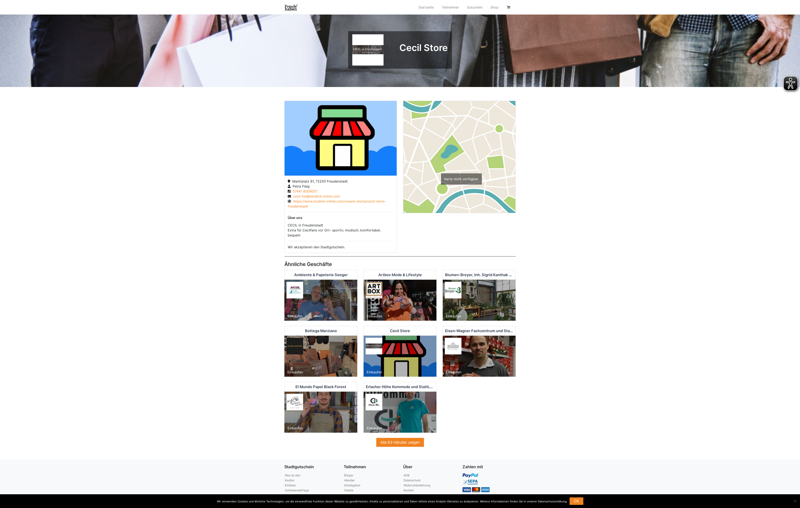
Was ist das (292, 475)
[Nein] (795, 501)
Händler (349, 480)
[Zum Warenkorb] (509, 7)
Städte (348, 490)
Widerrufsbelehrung (417, 485)
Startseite (426, 7)
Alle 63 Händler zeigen (400, 442)
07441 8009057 (304, 191)
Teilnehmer (450, 7)
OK (576, 501)
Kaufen (289, 480)
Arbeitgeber (352, 485)
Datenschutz (412, 480)
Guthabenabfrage (297, 490)
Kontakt (409, 490)
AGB (406, 475)
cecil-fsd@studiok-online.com (315, 196)
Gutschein (474, 7)
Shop (494, 7)
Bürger (348, 475)
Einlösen (290, 485)
